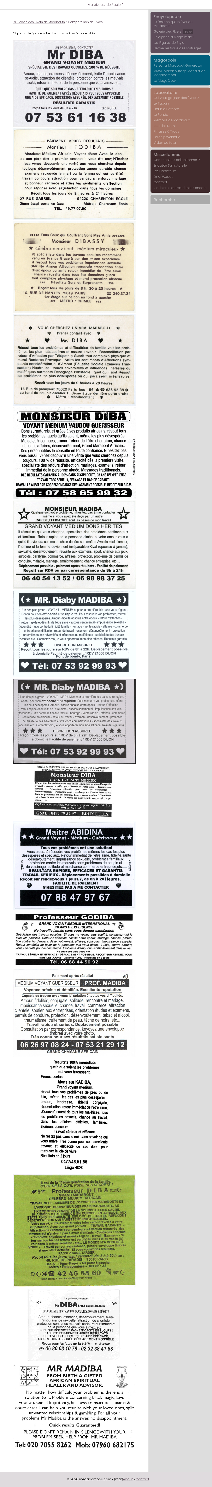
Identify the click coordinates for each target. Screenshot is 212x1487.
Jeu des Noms (165, 125)
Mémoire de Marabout (172, 120)
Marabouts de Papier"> (106, 4)
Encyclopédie (167, 16)
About (128, 1479)
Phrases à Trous (166, 131)
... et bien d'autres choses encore (180, 187)
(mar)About (163, 176)
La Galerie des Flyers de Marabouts (39, 22)
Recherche (164, 200)
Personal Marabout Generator (178, 65)
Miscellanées (167, 154)
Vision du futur (165, 142)
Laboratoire (165, 92)
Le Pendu (161, 114)
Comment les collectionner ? (177, 159)
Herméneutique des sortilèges (178, 48)
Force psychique (167, 137)
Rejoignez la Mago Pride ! (174, 37)
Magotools (165, 60)
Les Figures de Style (169, 42)
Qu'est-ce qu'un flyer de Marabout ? (173, 23)
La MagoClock (165, 80)
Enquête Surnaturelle (170, 165)
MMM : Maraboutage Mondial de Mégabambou (180, 73)
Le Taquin (161, 103)
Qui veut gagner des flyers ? (176, 97)
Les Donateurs (165, 171)
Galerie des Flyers (173, 31)
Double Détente (166, 109)
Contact (160, 182)
